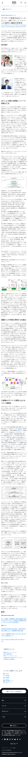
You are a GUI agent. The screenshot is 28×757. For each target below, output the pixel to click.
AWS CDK (17, 639)
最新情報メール (9, 680)
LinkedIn (7, 677)
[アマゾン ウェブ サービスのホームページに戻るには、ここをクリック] (14, 2)
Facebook (7, 675)
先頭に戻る (13, 743)
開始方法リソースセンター (10, 652)
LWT (19, 430)
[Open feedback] (26, 378)
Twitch (7, 679)
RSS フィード (8, 682)
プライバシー (5, 747)
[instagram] (10, 739)
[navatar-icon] (25, 2)
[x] (2, 739)
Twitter (7, 673)
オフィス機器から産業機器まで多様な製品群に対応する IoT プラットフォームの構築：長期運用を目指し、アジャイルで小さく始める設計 (13, 620)
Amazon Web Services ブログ (8, 15)
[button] (14, 9)
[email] (20, 739)
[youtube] (15, 739)
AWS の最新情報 (8, 654)
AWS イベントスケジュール (10, 655)
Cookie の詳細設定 (6, 750)
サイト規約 (12, 747)
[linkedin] (7, 739)
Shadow (20, 428)
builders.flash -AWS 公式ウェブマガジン (13, 657)
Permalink (17, 26)
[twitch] (12, 739)
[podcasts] (17, 739)
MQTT (23, 357)
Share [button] (24, 26)
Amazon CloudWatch (9, 639)
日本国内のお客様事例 (9, 659)
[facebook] (5, 739)
